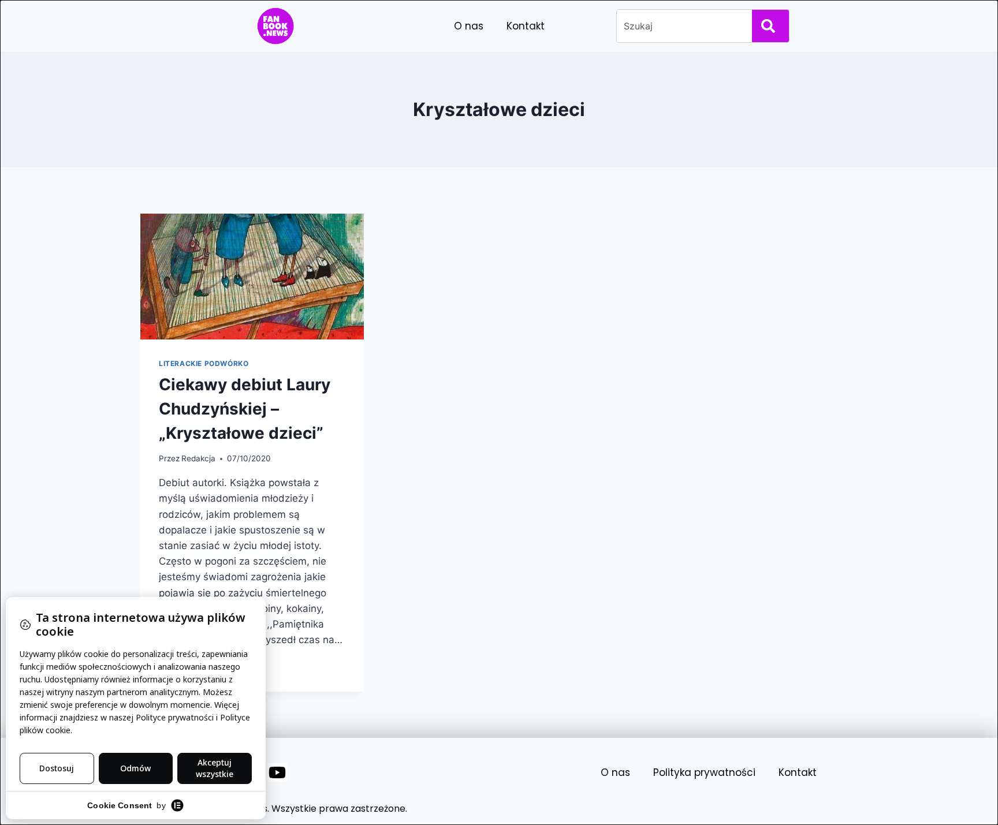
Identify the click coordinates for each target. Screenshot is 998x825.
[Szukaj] (770, 26)
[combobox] (682, 26)
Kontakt (526, 26)
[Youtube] (277, 772)
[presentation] (252, 276)
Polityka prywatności (704, 772)
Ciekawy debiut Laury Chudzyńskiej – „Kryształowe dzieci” (244, 409)
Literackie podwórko (203, 363)
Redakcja (198, 458)
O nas (468, 26)
